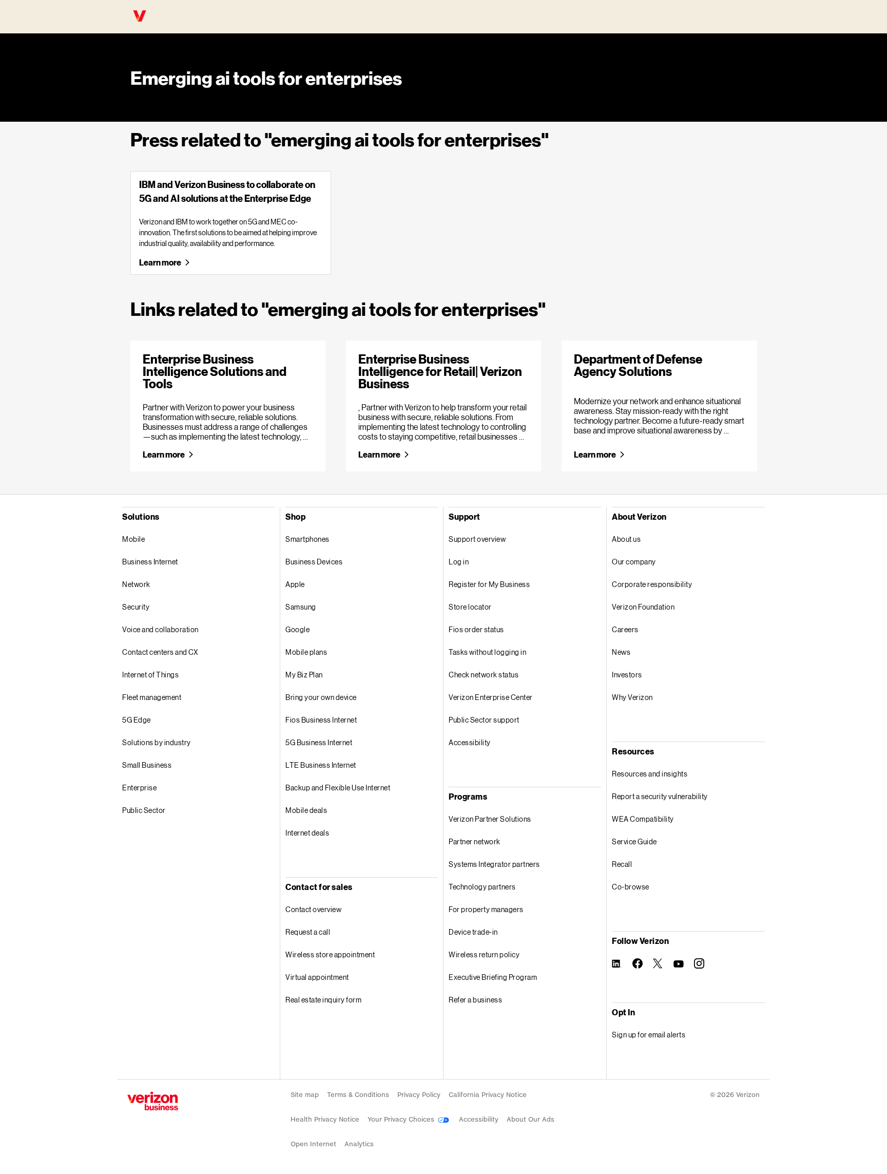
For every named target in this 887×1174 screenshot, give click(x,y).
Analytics (359, 1144)
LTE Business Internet (320, 765)
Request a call (307, 931)
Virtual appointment (317, 977)
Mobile (133, 539)
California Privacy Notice (488, 1095)
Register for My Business (489, 584)
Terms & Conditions (358, 1095)
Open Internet (313, 1144)
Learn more (159, 262)
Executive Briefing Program (493, 977)
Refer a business (475, 999)
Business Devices (313, 561)
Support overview (477, 539)
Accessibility (470, 742)
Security (135, 606)
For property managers (486, 909)
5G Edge (136, 719)
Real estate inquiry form (323, 999)
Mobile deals (306, 810)
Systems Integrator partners (494, 864)
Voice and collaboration (160, 629)
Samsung (300, 606)
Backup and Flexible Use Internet (337, 787)
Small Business (146, 765)
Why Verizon (632, 697)
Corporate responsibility (652, 584)
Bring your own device (321, 697)
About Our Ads (530, 1119)
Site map (305, 1095)
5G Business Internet (318, 742)
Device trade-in (473, 931)
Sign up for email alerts (648, 1034)
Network (136, 584)
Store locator (470, 606)
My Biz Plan (304, 674)
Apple (295, 584)
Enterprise (139, 787)
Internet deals (307, 832)
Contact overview (313, 909)
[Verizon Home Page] (152, 1101)
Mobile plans (306, 652)
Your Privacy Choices (402, 1119)
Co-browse (630, 886)
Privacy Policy (418, 1095)
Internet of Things (150, 674)
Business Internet (150, 561)
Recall (622, 864)
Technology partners (482, 886)
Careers (625, 629)
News (621, 652)
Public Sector (144, 810)
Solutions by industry (156, 742)
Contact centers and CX (160, 652)
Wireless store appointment (330, 954)
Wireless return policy (484, 954)
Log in (459, 561)
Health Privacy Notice (325, 1119)
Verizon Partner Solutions (490, 819)
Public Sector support (484, 719)
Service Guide (634, 841)
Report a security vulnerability (660, 796)
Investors (627, 674)
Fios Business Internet (321, 719)
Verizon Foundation (643, 606)
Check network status (483, 674)
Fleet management (151, 697)
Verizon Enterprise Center (491, 697)
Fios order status (476, 629)
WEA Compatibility (643, 819)
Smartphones (307, 539)
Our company (634, 561)
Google (297, 629)
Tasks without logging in (487, 652)
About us (626, 539)
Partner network (474, 841)
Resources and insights (649, 773)
